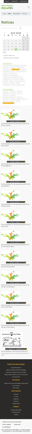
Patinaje (5, 81)
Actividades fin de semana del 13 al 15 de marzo (15, 124)
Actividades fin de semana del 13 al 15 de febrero (15, 165)
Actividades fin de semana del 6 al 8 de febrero (15, 185)
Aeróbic (24, 65)
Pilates (12, 83)
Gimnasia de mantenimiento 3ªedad (12, 77)
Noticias (24, 13)
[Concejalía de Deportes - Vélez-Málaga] (7, 7)
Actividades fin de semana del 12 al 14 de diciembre (15, 245)
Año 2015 (17, 101)
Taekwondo (6, 85)
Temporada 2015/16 (8, 101)
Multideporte (7, 79)
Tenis (13, 85)
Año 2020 (5, 95)
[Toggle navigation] (28, 7)
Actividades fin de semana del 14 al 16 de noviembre (15, 326)
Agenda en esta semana (11, 58)
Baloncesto (6, 69)
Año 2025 (12, 91)
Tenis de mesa (20, 85)
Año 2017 (5, 99)
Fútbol (5, 73)
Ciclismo (23, 69)
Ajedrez (5, 67)
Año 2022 (12, 93)
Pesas (11, 81)
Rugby (17, 83)
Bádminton (21, 67)
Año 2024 (19, 91)
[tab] (16, 28)
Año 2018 (19, 97)
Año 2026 (5, 91)
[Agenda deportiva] (10, 115)
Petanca (5, 83)
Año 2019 (12, 95)
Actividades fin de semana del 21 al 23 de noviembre (15, 286)
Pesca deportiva (20, 81)
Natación (15, 79)
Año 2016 (24, 99)
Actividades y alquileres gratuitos (14, 351)
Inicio (7, 1)
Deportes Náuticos (8, 71)
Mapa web (23, 1)
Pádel (22, 79)
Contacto (14, 1)
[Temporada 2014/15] (12, 339)
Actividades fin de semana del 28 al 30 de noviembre (15, 266)
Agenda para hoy (9, 55)
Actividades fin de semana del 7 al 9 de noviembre (15, 306)
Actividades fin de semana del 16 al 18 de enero (15, 205)
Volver (4, 13)
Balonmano (15, 69)
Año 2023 (5, 93)
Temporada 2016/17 (15, 99)
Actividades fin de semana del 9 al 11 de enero (15, 225)
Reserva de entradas (9, 97)
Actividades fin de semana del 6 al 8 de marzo (15, 145)
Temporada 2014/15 (8, 103)
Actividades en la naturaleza (11, 65)
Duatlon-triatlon (21, 71)
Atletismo (12, 67)
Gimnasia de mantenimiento (10, 75)
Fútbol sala (12, 73)
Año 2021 (19, 93)
